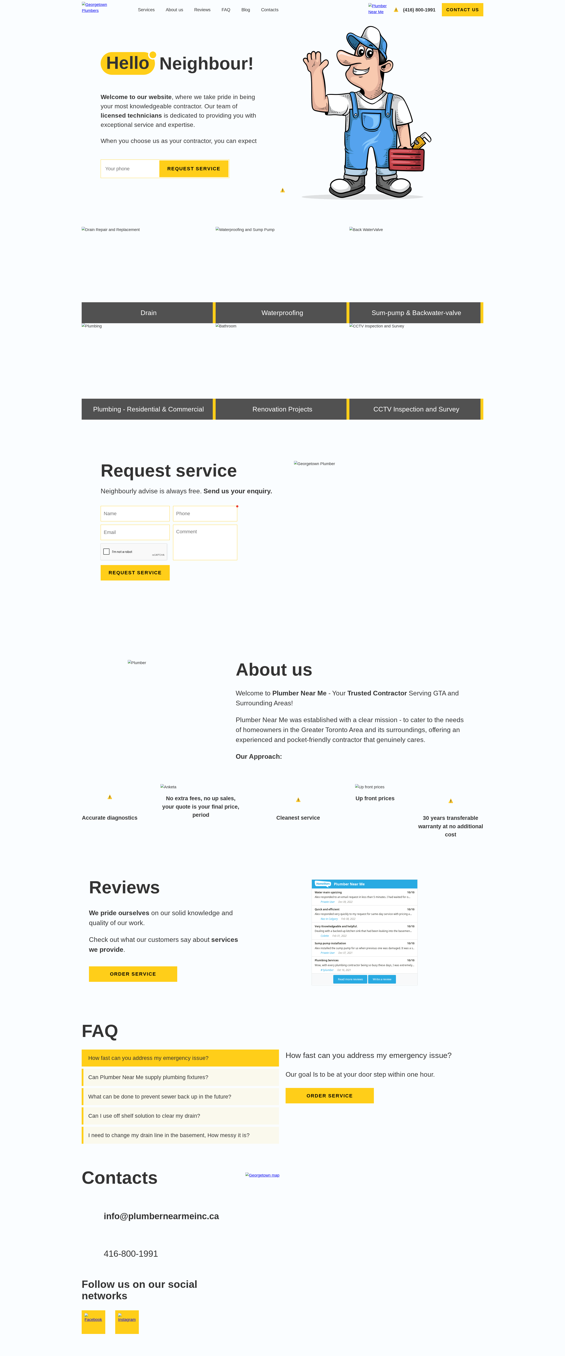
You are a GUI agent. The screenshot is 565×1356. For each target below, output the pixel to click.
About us (174, 9)
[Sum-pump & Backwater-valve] (416, 275)
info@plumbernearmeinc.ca (161, 1216)
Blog (245, 9)
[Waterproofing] (283, 275)
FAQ (226, 9)
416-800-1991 (131, 1253)
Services (146, 9)
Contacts (270, 9)
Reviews (202, 9)
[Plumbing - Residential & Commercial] (149, 371)
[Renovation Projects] (283, 371)
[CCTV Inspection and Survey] (416, 371)
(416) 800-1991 (419, 10)
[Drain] (149, 275)
